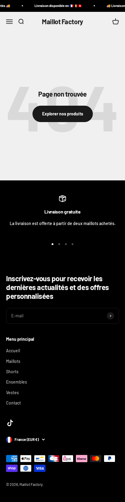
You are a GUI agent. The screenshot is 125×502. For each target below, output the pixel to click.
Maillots (13, 361)
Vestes (12, 392)
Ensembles (16, 381)
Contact (13, 402)
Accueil (13, 350)
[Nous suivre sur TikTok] (10, 423)
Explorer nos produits (62, 113)
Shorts (12, 371)
